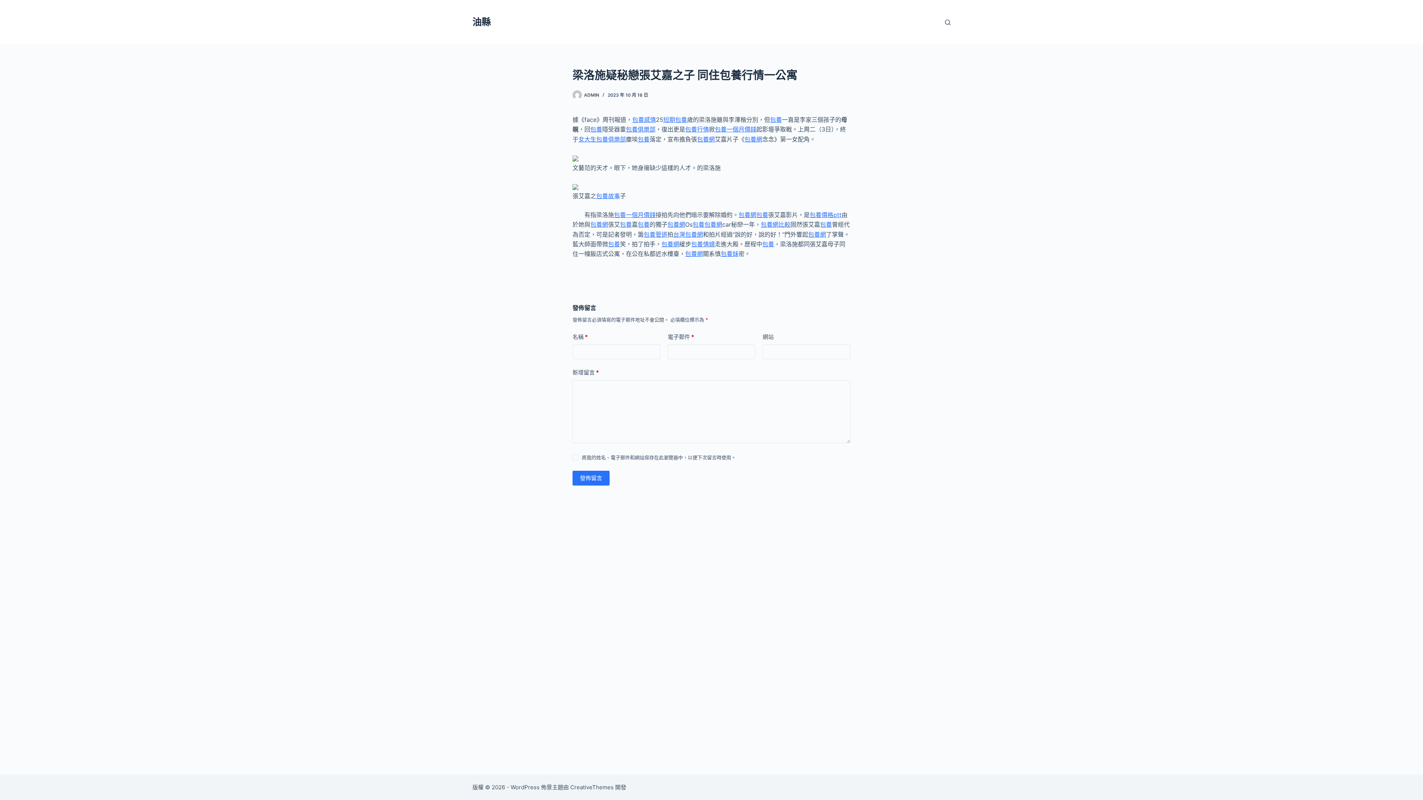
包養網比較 (775, 224)
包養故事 (608, 196)
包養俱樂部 (641, 129)
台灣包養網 (688, 234)
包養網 (706, 139)
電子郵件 (681, 336)
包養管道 (655, 234)
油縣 (481, 21)
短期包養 (675, 119)
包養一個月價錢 (735, 129)
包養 (776, 119)
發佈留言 (591, 477)
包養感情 (644, 119)
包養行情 (697, 129)
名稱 (580, 336)
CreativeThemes (592, 787)
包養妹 (730, 253)
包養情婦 (703, 244)
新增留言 (586, 372)
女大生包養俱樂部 (602, 139)
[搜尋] (948, 22)
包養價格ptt (826, 215)
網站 (768, 336)
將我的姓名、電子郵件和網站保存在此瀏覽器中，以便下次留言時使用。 (659, 457)
